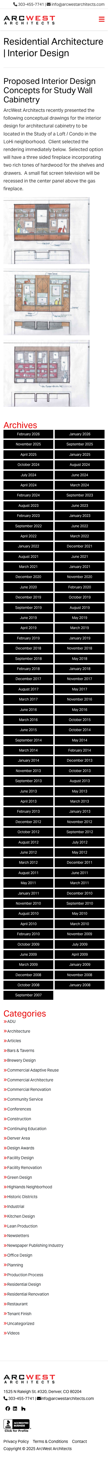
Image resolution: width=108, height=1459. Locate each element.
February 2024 (28, 495)
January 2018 (79, 669)
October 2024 (28, 464)
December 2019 (28, 597)
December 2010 (79, 893)
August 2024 (80, 464)
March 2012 (28, 862)
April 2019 (28, 628)
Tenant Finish (19, 1313)
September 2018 (28, 658)
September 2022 (28, 526)
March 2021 (28, 566)
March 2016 (28, 720)
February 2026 (28, 434)
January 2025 (79, 454)
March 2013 (79, 801)
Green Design (19, 1177)
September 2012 (80, 832)
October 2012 (28, 832)
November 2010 (28, 903)
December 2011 (79, 862)
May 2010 (79, 913)
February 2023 (28, 515)
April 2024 (28, 485)
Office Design (19, 1255)
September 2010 (80, 903)
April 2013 (28, 801)
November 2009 (79, 934)
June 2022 (79, 526)
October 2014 (80, 730)
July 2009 (80, 944)
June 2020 (28, 587)
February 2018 (28, 669)
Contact (79, 1441)
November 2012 (79, 822)
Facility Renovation (24, 1167)
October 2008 (28, 985)
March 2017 (28, 699)
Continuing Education (26, 1128)
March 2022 (79, 536)
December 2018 (28, 648)
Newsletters (18, 1235)
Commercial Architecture (30, 1080)
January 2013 (79, 811)
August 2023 (28, 505)
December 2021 (79, 546)
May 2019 (79, 617)
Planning (15, 1265)
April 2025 (28, 454)
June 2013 (28, 791)
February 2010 (28, 934)
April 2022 (28, 536)
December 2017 (28, 679)
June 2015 (28, 730)
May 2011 (28, 883)
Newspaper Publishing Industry (35, 1245)
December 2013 (79, 760)
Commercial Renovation (29, 1089)
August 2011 (28, 873)
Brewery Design (21, 1060)
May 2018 (79, 658)
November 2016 (79, 699)
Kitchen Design (21, 1216)
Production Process (25, 1274)
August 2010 (28, 913)
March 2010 (79, 924)
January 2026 (79, 434)
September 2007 (28, 995)
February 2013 (28, 811)
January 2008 (79, 985)
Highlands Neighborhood (29, 1186)
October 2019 (80, 597)
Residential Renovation (28, 1294)
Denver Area (18, 1138)
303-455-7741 (30, 4)
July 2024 (28, 475)
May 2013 (79, 791)
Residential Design (24, 1284)
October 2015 (80, 720)
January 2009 (79, 964)
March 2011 (79, 883)
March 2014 (28, 750)
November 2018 (79, 648)
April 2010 (28, 924)
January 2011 (28, 893)
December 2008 (28, 975)
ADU (11, 1021)
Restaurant (17, 1303)
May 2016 (79, 709)
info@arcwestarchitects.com (78, 4)
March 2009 (28, 964)
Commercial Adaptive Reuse (33, 1070)
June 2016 (28, 709)
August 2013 (80, 781)
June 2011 (79, 873)
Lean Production (22, 1226)
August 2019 (80, 607)
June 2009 (28, 954)
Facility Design (20, 1157)
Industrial (15, 1206)
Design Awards (20, 1148)
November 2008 (79, 975)
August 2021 (28, 556)
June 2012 (28, 852)
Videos (13, 1333)
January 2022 (28, 546)
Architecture (18, 1031)
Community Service (25, 1099)
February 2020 (79, 587)
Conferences (19, 1109)
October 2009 (28, 944)
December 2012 (28, 822)
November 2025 (28, 444)
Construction (19, 1118)
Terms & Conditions (50, 1441)
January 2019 (79, 638)
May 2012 (79, 852)
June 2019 (28, 617)
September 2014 (28, 740)
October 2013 (80, 771)
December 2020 (28, 577)
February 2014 (79, 750)
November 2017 (79, 679)
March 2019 (79, 628)
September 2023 (80, 495)
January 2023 (79, 515)
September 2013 (28, 781)
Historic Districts (22, 1196)
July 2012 (80, 842)
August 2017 (28, 689)
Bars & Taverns (20, 1050)
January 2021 (79, 566)
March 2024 (79, 485)
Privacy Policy (16, 1441)
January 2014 (28, 760)
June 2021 (79, 556)
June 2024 (79, 475)
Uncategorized (20, 1323)
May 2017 (79, 689)
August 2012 (28, 842)
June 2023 (79, 505)
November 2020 (79, 577)
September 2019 (28, 607)
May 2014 (79, 740)
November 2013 (28, 771)
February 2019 (28, 638)
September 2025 (80, 444)
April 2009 (80, 954)
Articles (14, 1040)
